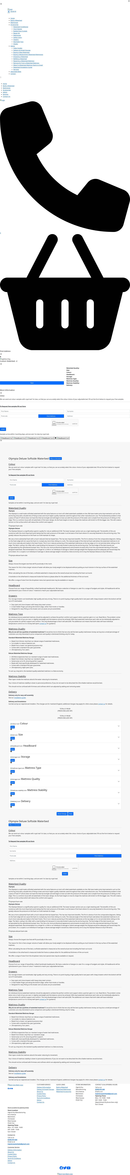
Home (13, 18)
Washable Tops (18, 42)
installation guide (20, 698)
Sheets (15, 44)
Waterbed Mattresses (63, 1089)
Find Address (51, 416)
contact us (42, 624)
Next (32, 383)
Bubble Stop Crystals (20, 31)
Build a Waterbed (16, 20)
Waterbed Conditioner (20, 27)
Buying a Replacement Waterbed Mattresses (28, 55)
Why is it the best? (55, 458)
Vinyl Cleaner (17, 29)
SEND (3, 429)
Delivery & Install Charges (22, 50)
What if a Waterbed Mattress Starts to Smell (28, 65)
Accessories (14, 25)
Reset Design (62, 814)
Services (16, 69)
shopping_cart (9, 11)
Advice (13, 46)
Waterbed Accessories (63, 1092)
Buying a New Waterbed (21, 52)
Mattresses (14, 23)
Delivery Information (44, 1087)
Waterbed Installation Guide (22, 67)
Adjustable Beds (16, 72)
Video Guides (17, 48)
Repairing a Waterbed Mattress (23, 61)
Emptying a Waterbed (20, 57)
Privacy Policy (41, 1096)
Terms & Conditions (43, 1098)
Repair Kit (16, 33)
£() (13, 11)
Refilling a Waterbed (20, 59)
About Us (40, 1092)
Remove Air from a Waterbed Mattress (26, 63)
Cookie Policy (41, 1094)
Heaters (16, 40)
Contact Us (6, 96)
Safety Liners (17, 37)
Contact (13, 74)
